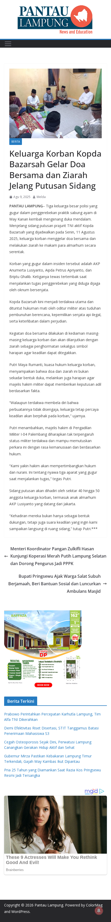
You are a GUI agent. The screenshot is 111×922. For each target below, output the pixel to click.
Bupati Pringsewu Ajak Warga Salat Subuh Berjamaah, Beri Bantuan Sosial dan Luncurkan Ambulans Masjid (54, 583)
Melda (41, 197)
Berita (15, 141)
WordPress (20, 911)
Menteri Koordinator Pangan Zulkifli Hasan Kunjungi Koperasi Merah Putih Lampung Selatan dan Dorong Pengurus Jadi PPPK (58, 556)
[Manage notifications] (99, 910)
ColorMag (94, 905)
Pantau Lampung (49, 905)
